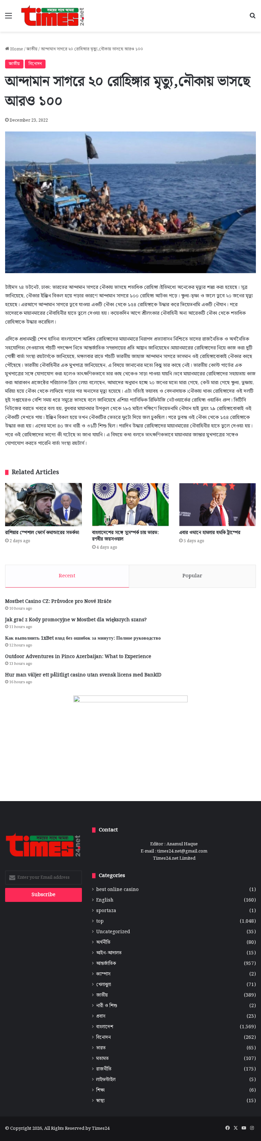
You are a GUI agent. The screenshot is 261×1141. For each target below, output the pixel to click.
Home (16, 49)
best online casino (117, 889)
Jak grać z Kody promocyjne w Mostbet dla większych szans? (75, 620)
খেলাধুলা (103, 984)
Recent (67, 576)
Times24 (100, 1128)
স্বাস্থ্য (100, 1101)
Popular (192, 576)
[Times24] (53, 16)
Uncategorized (113, 932)
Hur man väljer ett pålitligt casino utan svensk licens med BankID (83, 675)
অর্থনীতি (103, 942)
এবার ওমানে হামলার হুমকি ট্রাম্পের (209, 532)
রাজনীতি (103, 1069)
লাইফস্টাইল (106, 1079)
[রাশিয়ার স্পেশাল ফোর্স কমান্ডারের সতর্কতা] (43, 504)
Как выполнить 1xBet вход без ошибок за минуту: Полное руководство (83, 638)
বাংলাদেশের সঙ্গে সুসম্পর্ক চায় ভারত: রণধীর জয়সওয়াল (125, 536)
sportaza (106, 911)
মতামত (102, 1058)
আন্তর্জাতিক (106, 963)
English (105, 900)
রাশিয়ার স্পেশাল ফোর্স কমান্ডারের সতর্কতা (42, 532)
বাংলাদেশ (104, 1027)
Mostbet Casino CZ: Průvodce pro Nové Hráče (58, 601)
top (100, 921)
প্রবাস (100, 1016)
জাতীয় (32, 49)
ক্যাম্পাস (103, 974)
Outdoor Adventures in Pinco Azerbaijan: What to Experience (78, 656)
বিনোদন (35, 63)
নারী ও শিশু (106, 1006)
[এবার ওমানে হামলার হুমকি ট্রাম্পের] (217, 504)
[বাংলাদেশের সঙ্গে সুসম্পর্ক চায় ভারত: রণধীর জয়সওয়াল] (130, 504)
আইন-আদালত (109, 953)
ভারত (101, 1048)
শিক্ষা (100, 1090)
